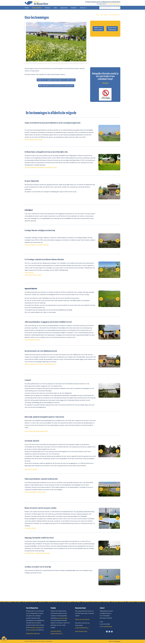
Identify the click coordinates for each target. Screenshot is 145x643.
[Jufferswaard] (109, 332)
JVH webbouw (116, 641)
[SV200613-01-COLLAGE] (109, 518)
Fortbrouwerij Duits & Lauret (33, 275)
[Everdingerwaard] (109, 240)
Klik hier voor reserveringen (82, 619)
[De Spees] (109, 191)
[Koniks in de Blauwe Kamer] (109, 162)
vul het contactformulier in (81, 627)
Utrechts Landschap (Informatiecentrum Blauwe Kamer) (41, 167)
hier (36, 623)
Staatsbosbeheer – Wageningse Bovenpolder (37, 553)
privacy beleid (31, 630)
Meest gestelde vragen (81, 631)
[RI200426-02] (109, 548)
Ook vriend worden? (62, 618)
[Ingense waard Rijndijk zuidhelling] (109, 299)
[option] (56, 41)
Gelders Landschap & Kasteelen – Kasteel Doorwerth (40, 364)
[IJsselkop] (109, 577)
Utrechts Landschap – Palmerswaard (35, 492)
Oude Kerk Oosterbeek (31, 469)
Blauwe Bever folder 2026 (33, 633)
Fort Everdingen (29, 272)
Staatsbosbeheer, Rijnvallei (32, 339)
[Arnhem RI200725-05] (109, 133)
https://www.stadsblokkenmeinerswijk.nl (36, 431)
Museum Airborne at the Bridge (33, 139)
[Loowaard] (109, 390)
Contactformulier (108, 626)
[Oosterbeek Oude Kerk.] (109, 451)
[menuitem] (27, 8)
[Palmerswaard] (109, 489)
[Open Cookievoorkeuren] (4, 641)
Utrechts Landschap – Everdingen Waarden (37, 244)
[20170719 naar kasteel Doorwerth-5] (109, 361)
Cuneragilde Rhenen (30, 528)
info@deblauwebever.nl (113, 4)
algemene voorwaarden (36, 627)
